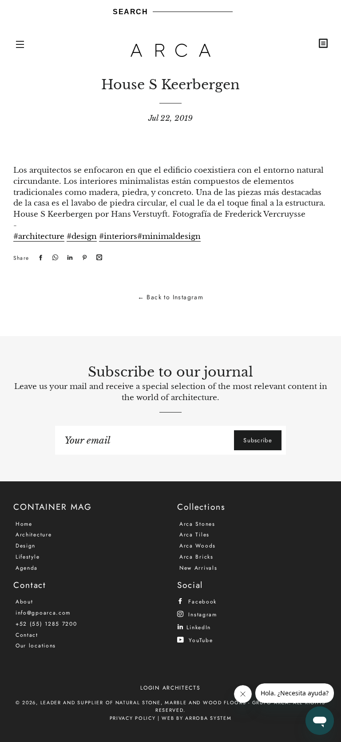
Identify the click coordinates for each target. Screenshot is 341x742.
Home (24, 524)
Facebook (201, 601)
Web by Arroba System (196, 718)
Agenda (27, 568)
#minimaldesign (169, 236)
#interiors (118, 236)
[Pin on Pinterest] (83, 258)
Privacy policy (133, 718)
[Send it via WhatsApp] (54, 258)
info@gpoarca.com (43, 613)
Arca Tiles (194, 535)
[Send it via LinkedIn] (69, 258)
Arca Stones (197, 524)
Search (130, 12)
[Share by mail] (98, 258)
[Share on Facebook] (39, 258)
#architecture (38, 236)
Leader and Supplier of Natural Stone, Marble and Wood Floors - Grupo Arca (164, 702)
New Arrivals (198, 568)
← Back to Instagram (171, 297)
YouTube (199, 640)
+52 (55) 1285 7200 (46, 624)
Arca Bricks (196, 557)
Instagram (201, 614)
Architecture (34, 535)
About (24, 602)
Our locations (36, 646)
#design (82, 236)
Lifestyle (28, 557)
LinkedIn (197, 627)
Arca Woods (197, 546)
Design (26, 546)
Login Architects (170, 688)
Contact (27, 635)
